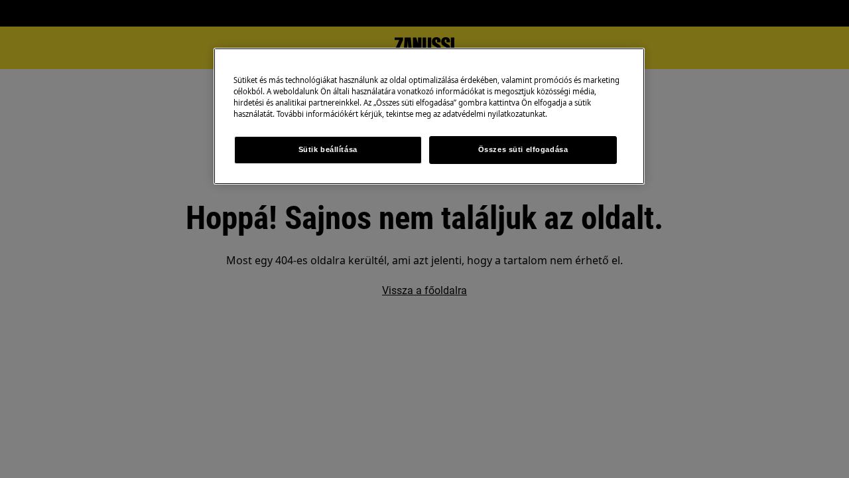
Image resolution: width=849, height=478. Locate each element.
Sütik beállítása (328, 149)
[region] (429, 116)
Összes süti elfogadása (523, 149)
